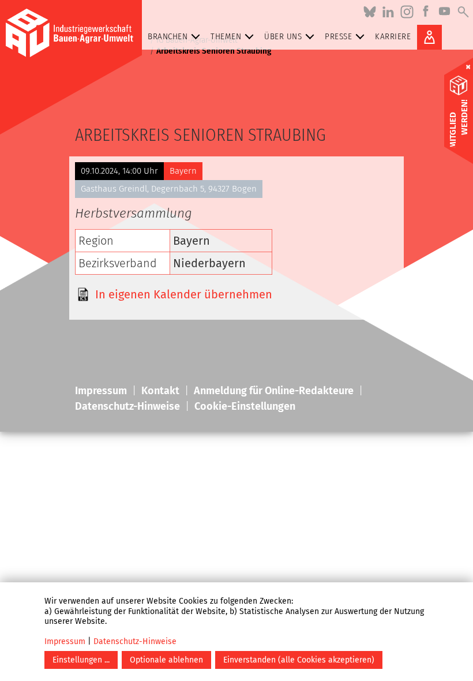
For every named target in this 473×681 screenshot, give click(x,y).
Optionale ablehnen (166, 660)
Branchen (167, 36)
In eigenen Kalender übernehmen (183, 294)
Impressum (64, 641)
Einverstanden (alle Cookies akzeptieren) (298, 660)
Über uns (283, 36)
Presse (338, 36)
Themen (226, 36)
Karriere (393, 36)
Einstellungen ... (81, 660)
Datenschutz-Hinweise (135, 641)
